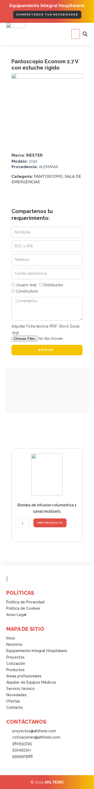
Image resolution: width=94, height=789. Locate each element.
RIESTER (34, 155)
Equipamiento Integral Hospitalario (47, 5)
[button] (75, 34)
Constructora (27, 291)
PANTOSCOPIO (48, 176)
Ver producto (50, 522)
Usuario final (26, 285)
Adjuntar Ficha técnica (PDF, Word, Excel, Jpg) (45, 329)
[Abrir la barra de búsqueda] (85, 34)
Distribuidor (53, 285)
